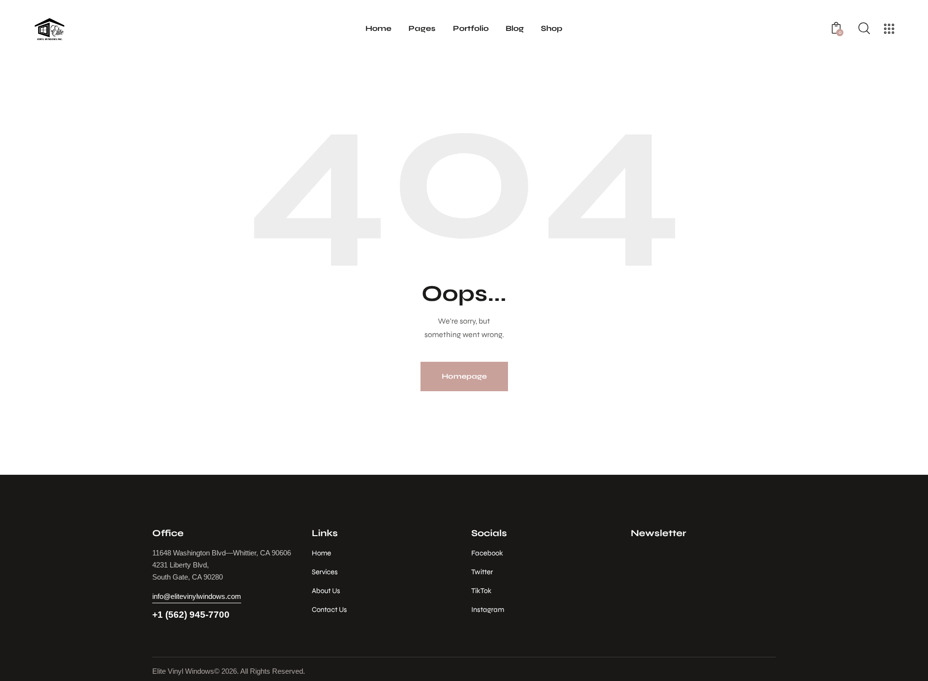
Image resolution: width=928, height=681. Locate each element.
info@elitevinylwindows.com (196, 596)
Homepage (464, 376)
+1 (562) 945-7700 (191, 614)
